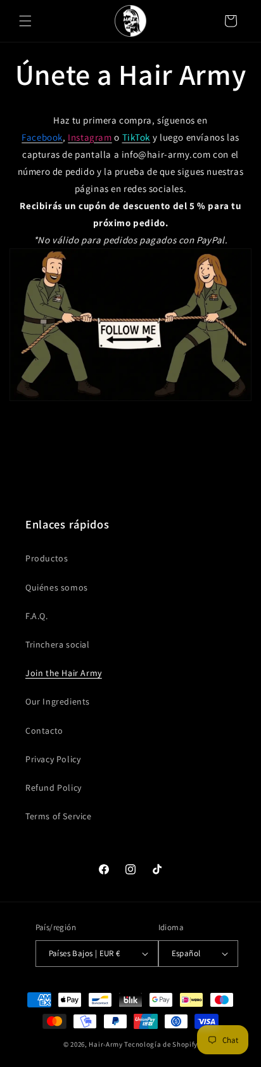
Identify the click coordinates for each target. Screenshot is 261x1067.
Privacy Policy (52, 759)
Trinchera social (57, 644)
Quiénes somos (56, 587)
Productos (46, 558)
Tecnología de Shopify (161, 1044)
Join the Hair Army (63, 673)
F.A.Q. (36, 616)
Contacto (44, 730)
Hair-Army (105, 1044)
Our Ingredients (57, 701)
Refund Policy (53, 787)
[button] (25, 21)
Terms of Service (58, 816)
